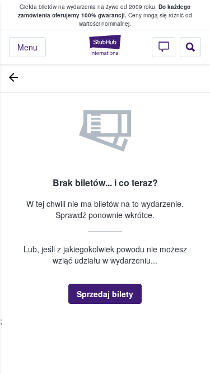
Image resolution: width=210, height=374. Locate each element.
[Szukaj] (190, 47)
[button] (105, 294)
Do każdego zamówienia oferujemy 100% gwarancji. (104, 11)
